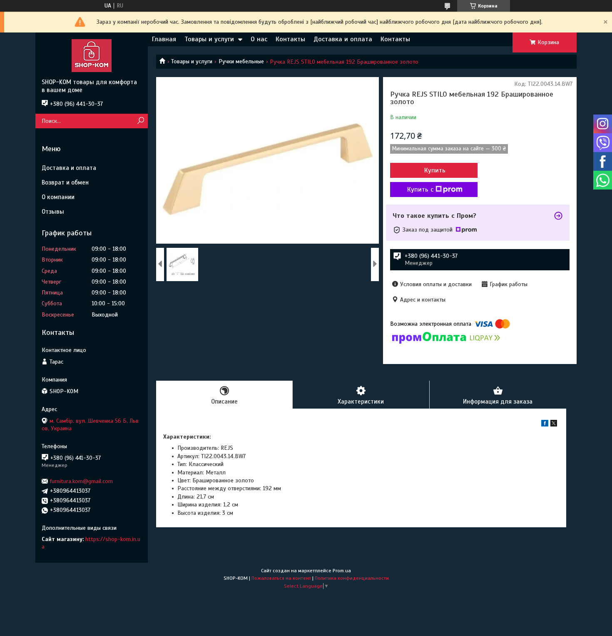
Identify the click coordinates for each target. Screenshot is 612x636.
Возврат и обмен (65, 182)
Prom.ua (342, 571)
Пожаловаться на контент (281, 578)
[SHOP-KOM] (92, 55)
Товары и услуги (209, 39)
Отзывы (53, 211)
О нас (259, 39)
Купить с (420, 189)
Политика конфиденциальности (352, 578)
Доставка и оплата (342, 39)
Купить (434, 170)
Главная (164, 39)
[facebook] (544, 424)
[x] (553, 424)
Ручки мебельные (241, 61)
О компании (58, 197)
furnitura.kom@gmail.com (81, 481)
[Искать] (140, 121)
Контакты (290, 39)
